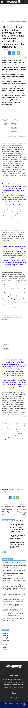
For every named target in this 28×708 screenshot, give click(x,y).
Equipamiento (5, 640)
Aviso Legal (22, 703)
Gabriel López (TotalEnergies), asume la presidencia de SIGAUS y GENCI (12, 605)
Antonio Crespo (12, 489)
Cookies (16, 703)
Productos (5, 642)
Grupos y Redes (6, 638)
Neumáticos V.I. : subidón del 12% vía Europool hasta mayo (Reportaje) (18, 536)
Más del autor (19, 520)
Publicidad (5, 703)
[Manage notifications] (24, 704)
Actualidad (5, 633)
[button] (26, 2)
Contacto (11, 703)
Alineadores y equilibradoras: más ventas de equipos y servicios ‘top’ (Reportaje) (13, 609)
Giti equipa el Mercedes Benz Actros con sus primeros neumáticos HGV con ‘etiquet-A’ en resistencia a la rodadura (7, 510)
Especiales (5, 649)
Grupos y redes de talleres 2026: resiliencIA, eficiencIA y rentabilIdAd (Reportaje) (13, 614)
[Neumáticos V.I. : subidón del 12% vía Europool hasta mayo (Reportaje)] (5, 537)
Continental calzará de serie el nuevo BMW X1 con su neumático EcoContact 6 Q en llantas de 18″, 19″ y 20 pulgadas (20, 510)
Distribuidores (5, 645)
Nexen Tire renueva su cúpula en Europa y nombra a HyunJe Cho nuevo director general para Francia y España (18, 527)
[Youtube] (16, 697)
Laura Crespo (20, 489)
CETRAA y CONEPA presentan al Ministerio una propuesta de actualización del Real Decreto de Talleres (14, 594)
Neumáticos (9, 5)
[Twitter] (11, 697)
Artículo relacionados (8, 520)
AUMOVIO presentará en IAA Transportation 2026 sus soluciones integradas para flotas (13, 600)
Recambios (5, 647)
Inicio (3, 5)
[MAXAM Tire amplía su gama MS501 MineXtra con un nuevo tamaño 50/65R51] (5, 544)
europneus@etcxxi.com (17, 687)
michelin (4, 491)
